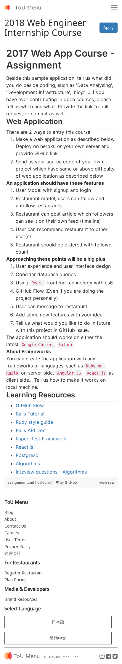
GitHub (71, 482)
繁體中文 (58, 638)
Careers (11, 533)
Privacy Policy (17, 546)
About (10, 519)
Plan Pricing (15, 579)
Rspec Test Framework (41, 439)
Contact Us (15, 526)
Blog (8, 512)
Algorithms (28, 463)
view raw (107, 482)
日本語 (58, 622)
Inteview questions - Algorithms (51, 472)
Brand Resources (20, 599)
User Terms (15, 539)
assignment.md (21, 482)
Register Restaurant (23, 573)
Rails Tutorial (30, 414)
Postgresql (28, 455)
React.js (24, 447)
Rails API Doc (31, 430)
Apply (108, 27)
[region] (61, 261)
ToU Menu (28, 7)
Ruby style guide (34, 422)
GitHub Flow (30, 405)
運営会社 (12, 553)
